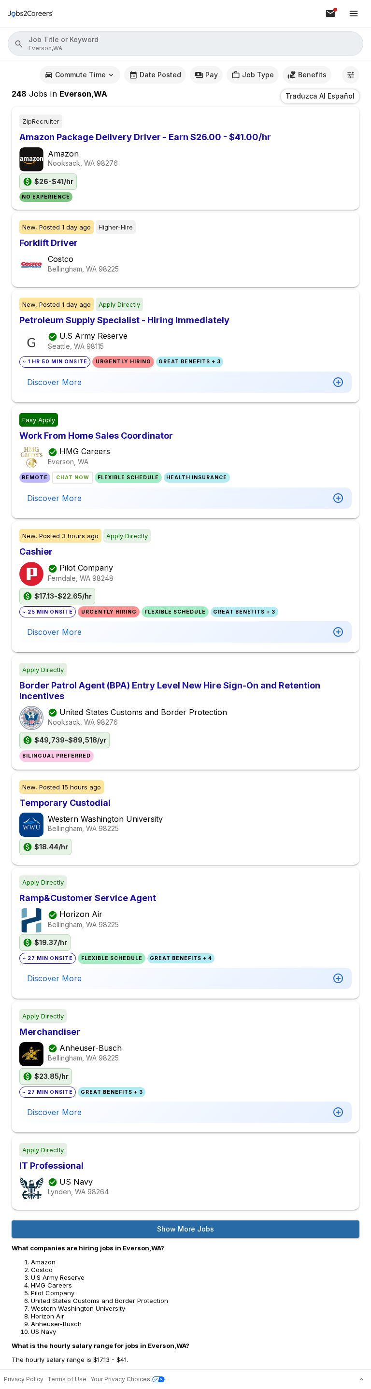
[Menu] (353, 13)
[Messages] (330, 13)
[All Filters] (350, 75)
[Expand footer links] (361, 1379)
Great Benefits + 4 (181, 958)
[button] (185, 43)
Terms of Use (66, 1379)
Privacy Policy (23, 1379)
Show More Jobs (185, 1229)
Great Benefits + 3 (189, 361)
